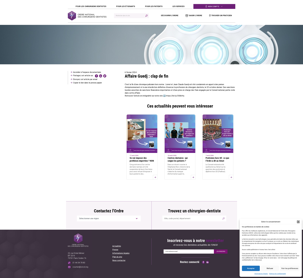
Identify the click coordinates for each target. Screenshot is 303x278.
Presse (115, 250)
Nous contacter (118, 260)
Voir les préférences (289, 268)
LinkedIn (100, 75)
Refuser (270, 268)
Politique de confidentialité (277, 274)
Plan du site (117, 257)
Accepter (251, 268)
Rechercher (223, 218)
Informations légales (261, 274)
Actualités (116, 246)
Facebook (96, 75)
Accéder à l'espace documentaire (87, 72)
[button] (298, 222)
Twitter (104, 75)
